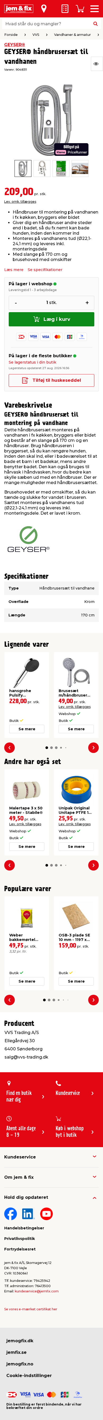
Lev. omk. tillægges (20, 201)
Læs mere (14, 269)
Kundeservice (20, 1157)
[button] (46, 747)
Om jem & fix (19, 1177)
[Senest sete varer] (97, 63)
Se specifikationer (45, 269)
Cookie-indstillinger (29, 1375)
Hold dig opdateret (26, 1197)
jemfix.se (16, 1352)
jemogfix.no (19, 1363)
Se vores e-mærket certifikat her (30, 1309)
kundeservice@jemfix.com (37, 1291)
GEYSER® (14, 44)
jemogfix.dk (19, 1340)
